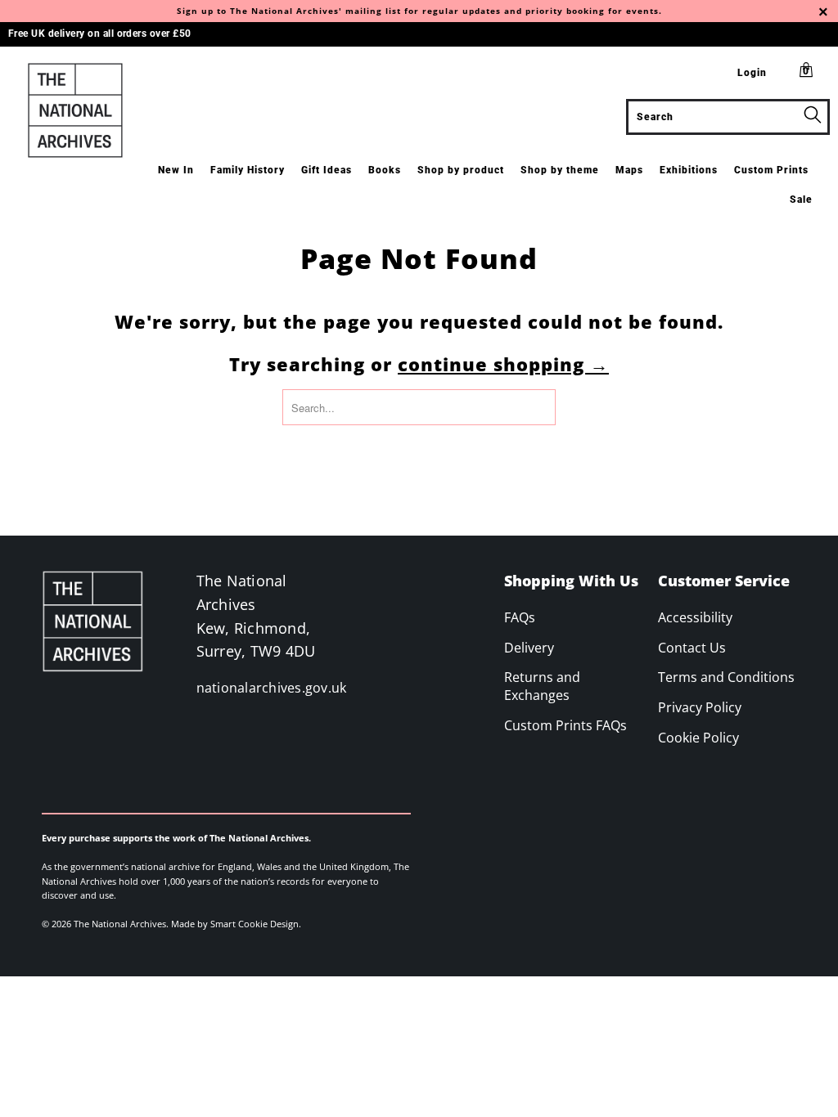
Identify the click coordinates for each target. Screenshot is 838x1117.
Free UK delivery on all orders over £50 (99, 33)
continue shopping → (503, 364)
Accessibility (695, 617)
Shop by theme (559, 170)
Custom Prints (771, 170)
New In (176, 170)
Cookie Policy (698, 738)
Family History (247, 170)
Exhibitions (689, 170)
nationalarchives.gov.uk (271, 688)
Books (384, 170)
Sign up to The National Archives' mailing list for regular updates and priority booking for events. (419, 10)
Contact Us (692, 648)
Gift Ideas (326, 170)
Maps (629, 170)
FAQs (519, 617)
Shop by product (460, 170)
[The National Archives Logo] (75, 110)
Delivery (529, 648)
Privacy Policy (699, 707)
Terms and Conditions (726, 677)
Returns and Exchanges (542, 686)
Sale (801, 199)
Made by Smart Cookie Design (235, 923)
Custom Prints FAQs (565, 725)
